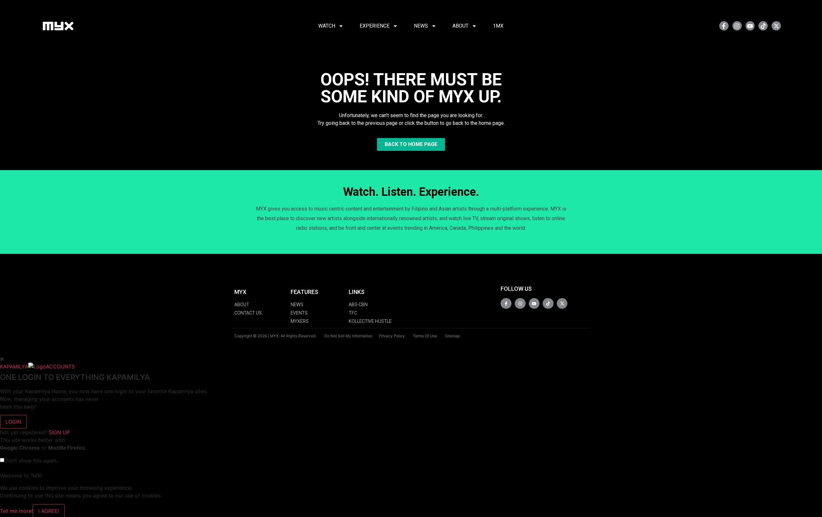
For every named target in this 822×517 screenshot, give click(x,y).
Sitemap (452, 335)
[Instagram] (737, 25)
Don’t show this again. (31, 460)
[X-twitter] (776, 25)
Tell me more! (16, 511)
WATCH (326, 26)
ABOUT (460, 26)
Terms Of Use (425, 335)
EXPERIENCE (374, 26)
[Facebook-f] (724, 25)
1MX (498, 26)
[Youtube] (750, 25)
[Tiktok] (763, 25)
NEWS (421, 26)
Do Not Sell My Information (348, 335)
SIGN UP (59, 432)
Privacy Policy (392, 335)
